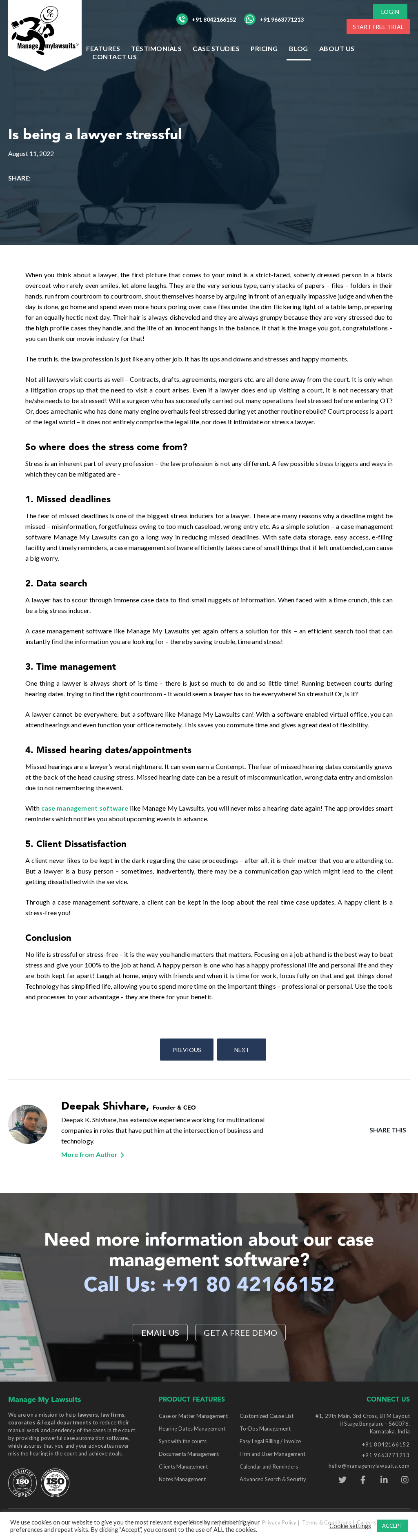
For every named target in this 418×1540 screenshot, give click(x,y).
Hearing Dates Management (192, 1428)
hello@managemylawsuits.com (369, 1465)
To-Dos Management (265, 1428)
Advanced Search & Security (273, 1479)
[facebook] (363, 1480)
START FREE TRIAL (378, 26)
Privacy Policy (279, 1522)
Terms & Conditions (326, 1522)
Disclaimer (204, 1522)
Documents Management (189, 1454)
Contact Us (114, 56)
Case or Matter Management (193, 1416)
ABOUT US (337, 48)
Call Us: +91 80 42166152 (209, 1286)
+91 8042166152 (214, 19)
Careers (366, 1522)
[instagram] (405, 1480)
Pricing (264, 48)
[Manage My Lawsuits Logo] (45, 34)
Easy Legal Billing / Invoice (270, 1441)
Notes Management (182, 1479)
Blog (298, 48)
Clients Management (183, 1466)
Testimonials (156, 48)
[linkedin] (384, 1480)
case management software (85, 808)
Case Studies (216, 48)
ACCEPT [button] (392, 1525)
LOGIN (390, 11)
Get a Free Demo (240, 1332)
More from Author (89, 1154)
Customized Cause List (266, 1416)
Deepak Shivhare (103, 1106)
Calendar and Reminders (269, 1466)
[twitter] (342, 1480)
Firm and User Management (272, 1454)
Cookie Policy (239, 1522)
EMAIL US (160, 1332)
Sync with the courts (183, 1441)
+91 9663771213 (282, 19)
